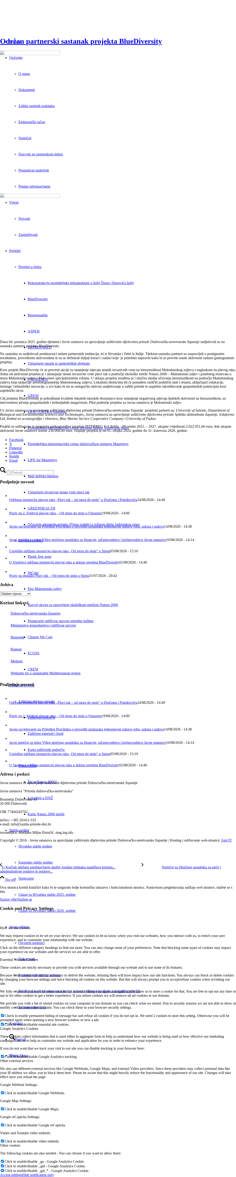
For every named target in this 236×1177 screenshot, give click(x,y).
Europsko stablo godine (35, 862)
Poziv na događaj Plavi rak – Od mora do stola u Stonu (49, 576)
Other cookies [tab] (10, 1145)
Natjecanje (26, 878)
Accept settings (11, 1175)
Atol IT (226, 840)
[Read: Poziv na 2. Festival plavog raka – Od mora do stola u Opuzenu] (13, 509)
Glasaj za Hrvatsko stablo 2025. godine (47, 894)
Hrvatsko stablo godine (35, 846)
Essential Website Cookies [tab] (19, 960)
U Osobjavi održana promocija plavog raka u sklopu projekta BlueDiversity (64, 562)
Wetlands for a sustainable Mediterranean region (45, 673)
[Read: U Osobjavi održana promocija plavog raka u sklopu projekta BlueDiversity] (12, 558)
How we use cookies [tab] (15, 928)
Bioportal (17, 637)
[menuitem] (132, 283)
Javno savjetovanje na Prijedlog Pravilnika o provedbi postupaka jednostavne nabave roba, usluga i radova (86, 526)
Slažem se (25, 899)
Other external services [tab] (16, 1061)
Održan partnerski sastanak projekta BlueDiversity (81, 41)
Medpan (17, 661)
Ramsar (16, 649)
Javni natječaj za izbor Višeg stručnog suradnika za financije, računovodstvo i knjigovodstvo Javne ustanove (87, 540)
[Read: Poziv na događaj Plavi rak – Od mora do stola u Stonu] (13, 571)
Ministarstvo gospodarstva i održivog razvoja (43, 625)
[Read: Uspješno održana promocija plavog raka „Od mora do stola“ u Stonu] (12, 547)
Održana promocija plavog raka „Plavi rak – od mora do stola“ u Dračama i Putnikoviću (73, 500)
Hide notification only (38, 1175)
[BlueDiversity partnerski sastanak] (118, 122)
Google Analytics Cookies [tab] (19, 1029)
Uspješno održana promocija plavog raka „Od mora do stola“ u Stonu (59, 551)
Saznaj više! (9, 899)
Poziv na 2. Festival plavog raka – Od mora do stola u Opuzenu (55, 513)
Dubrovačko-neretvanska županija (35, 613)
